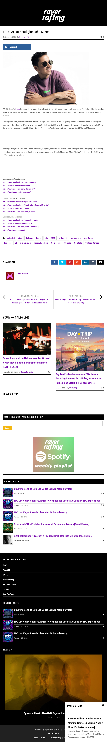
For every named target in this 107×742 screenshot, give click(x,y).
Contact (6, 589)
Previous (5, 675)
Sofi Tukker (56, 243)
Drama (38, 238)
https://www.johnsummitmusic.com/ (17, 192)
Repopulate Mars (41, 243)
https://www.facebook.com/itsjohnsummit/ (19, 182)
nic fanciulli (25, 243)
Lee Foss (8, 243)
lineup (17, 109)
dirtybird (29, 238)
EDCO (53, 238)
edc (46, 238)
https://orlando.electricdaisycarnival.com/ (20, 202)
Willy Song (73, 388)
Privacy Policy (8, 580)
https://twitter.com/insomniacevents (17, 223)
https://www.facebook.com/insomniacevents (20, 220)
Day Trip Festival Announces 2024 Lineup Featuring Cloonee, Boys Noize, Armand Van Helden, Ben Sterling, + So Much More (78, 378)
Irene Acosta (24, 37)
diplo (20, 238)
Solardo (67, 243)
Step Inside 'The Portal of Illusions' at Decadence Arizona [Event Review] (51, 524)
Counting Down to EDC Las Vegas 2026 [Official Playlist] (43, 488)
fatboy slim (63, 238)
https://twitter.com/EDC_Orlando (16, 208)
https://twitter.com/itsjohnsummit (16, 186)
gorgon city (76, 238)
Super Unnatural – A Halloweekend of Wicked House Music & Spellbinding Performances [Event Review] (26, 362)
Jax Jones (88, 238)
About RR (6, 570)
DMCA (5, 575)
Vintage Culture (92, 243)
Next (102, 675)
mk (16, 243)
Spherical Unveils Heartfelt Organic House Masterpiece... (53, 713)
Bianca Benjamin (27, 372)
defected (11, 238)
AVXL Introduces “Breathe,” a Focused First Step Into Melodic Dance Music (53, 535)
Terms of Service (9, 584)
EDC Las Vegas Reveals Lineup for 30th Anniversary (40, 512)
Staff (5, 565)
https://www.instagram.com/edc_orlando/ (19, 212)
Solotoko (78, 243)
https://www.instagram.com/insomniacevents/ (21, 227)
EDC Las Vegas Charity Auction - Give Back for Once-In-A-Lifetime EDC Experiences (57, 500)
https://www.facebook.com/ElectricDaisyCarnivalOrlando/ (25, 205)
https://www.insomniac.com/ (14, 230)
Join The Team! (9, 594)
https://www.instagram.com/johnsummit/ (19, 189)
